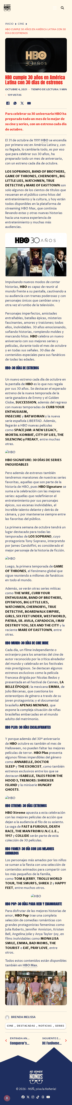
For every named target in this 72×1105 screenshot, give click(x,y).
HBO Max (30, 965)
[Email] (29, 103)
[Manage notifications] (7, 1098)
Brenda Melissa (23, 1017)
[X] (22, 103)
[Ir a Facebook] (24, 1097)
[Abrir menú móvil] (55, 7)
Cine (21, 24)
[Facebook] (8, 103)
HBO (44, 140)
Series (59, 1026)
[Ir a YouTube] (48, 1097)
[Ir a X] (28, 1097)
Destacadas (26, 1026)
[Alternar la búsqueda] (62, 8)
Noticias (45, 1026)
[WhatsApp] (15, 103)
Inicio (9, 24)
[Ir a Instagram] (33, 1097)
